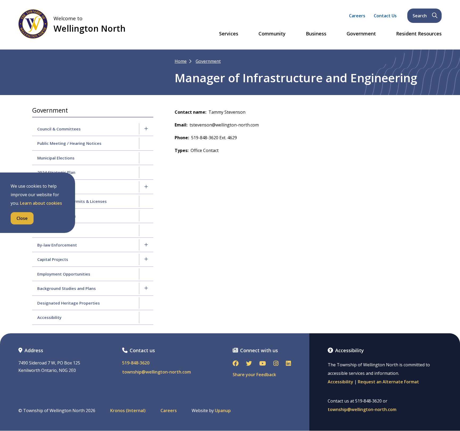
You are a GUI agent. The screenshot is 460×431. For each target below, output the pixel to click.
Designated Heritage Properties (68, 303)
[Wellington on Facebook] (236, 363)
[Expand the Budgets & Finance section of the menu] (146, 187)
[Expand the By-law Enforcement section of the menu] (146, 245)
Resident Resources (419, 34)
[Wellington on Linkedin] (288, 363)
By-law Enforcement (57, 245)
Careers (357, 16)
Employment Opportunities (63, 274)
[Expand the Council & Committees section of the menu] (146, 129)
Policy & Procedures (56, 216)
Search (420, 16)
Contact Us (385, 16)
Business (316, 34)
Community (272, 34)
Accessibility (49, 317)
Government (361, 34)
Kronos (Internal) (128, 410)
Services (228, 34)
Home (181, 61)
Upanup (223, 410)
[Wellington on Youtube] (262, 363)
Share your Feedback (254, 374)
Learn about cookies (41, 203)
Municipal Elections (56, 158)
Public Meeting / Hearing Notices (69, 143)
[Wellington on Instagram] (275, 363)
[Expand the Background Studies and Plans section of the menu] (146, 288)
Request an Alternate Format (388, 382)
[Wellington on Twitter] (249, 363)
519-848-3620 (135, 363)
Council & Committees (59, 129)
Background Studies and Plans (66, 288)
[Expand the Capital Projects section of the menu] (146, 259)
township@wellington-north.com (156, 372)
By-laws (44, 230)
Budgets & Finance (55, 187)
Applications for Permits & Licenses (72, 201)
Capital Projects (52, 259)
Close (22, 218)
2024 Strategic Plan (56, 172)
